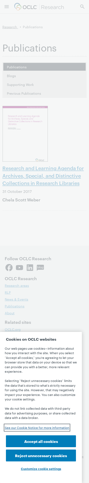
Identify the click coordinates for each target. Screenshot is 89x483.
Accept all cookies (41, 441)
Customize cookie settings (41, 468)
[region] (41, 407)
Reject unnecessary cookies (41, 455)
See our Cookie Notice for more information (37, 427)
